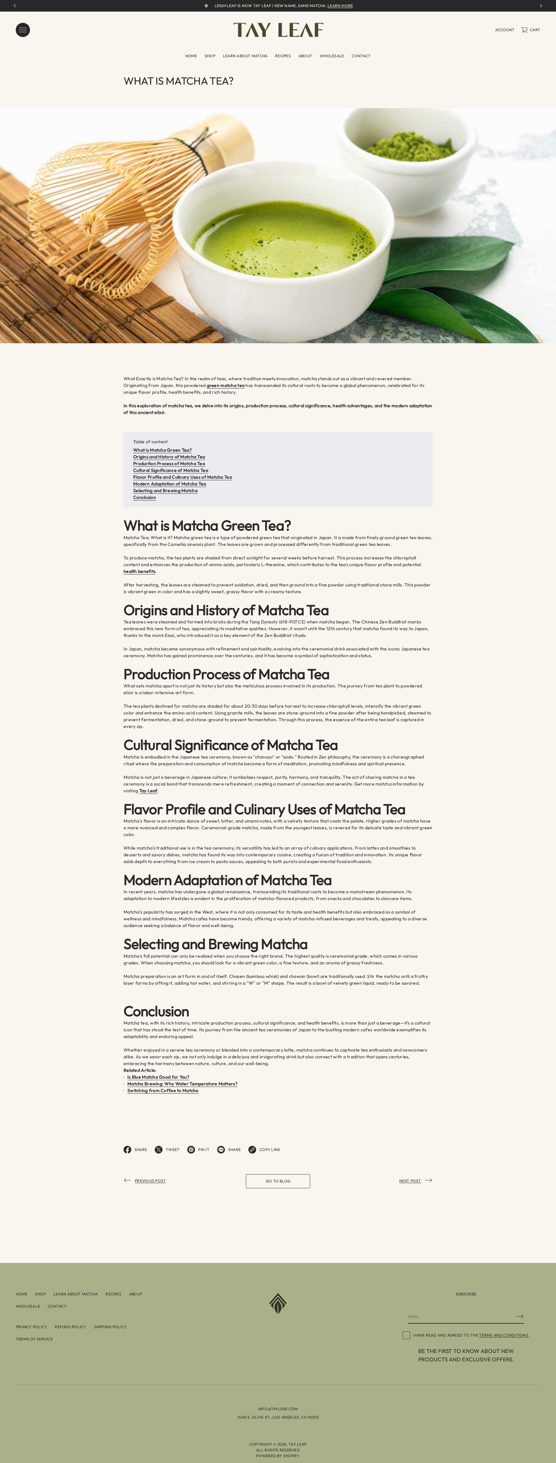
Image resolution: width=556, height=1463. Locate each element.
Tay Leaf (298, 1444)
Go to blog (278, 1181)
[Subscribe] (520, 1316)
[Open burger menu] (23, 30)
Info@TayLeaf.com (278, 1408)
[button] (530, 30)
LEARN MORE (340, 5)
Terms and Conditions (503, 1335)
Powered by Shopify (278, 1455)
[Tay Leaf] (278, 30)
